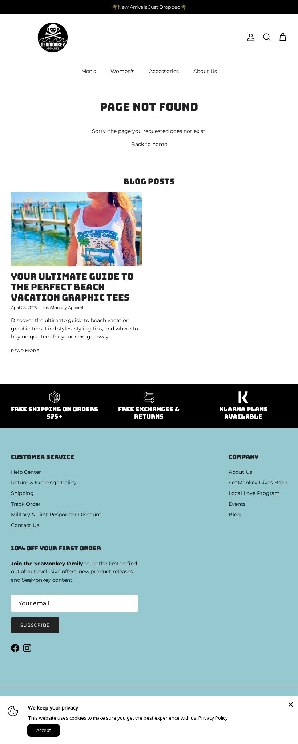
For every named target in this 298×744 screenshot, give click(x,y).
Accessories (164, 71)
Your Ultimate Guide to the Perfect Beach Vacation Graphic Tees (72, 287)
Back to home (149, 144)
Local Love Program (254, 493)
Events (237, 504)
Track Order (26, 504)
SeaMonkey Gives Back (258, 482)
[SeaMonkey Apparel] (52, 37)
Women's (122, 71)
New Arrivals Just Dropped (149, 7)
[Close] (290, 703)
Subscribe (35, 625)
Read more (25, 351)
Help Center (26, 472)
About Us (205, 71)
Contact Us (25, 525)
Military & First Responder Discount (56, 514)
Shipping (22, 493)
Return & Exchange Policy (43, 482)
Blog (235, 514)
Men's (88, 71)
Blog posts (149, 181)
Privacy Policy (213, 718)
